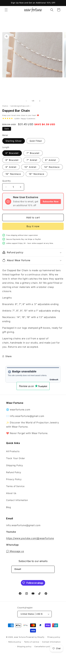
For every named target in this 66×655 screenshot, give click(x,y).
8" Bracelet (12, 160)
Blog (8, 507)
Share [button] (8, 356)
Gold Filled (36, 141)
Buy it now (33, 226)
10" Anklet (30, 167)
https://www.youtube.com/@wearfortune (30, 538)
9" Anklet (11, 167)
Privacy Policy (13, 479)
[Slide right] (39, 101)
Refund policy (14, 642)
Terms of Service (15, 486)
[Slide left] (26, 101)
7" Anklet (32, 160)
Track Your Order (15, 458)
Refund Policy (13, 472)
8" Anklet (50, 160)
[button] (6, 9)
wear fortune (19, 637)
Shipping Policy (14, 465)
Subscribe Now (50, 201)
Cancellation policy (43, 646)
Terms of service (31, 642)
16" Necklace (13, 174)
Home (5, 106)
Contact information (51, 642)
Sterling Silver (14, 141)
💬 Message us (15, 551)
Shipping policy (24, 646)
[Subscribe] (51, 569)
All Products (12, 451)
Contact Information (17, 500)
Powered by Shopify (35, 637)
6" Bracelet (12, 153)
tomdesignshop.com (19, 106)
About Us (11, 493)
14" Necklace (52, 167)
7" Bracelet (33, 153)
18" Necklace (36, 174)
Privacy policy (53, 637)
